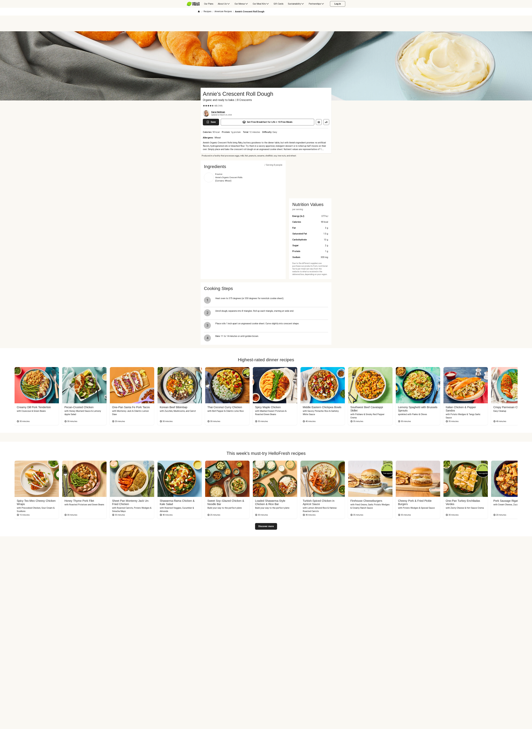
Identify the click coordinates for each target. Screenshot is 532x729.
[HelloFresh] (193, 4)
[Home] (198, 12)
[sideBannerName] (310, 177)
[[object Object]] (319, 122)
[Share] (326, 122)
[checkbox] (204, 106)
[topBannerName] (266, 23)
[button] (243, 166)
